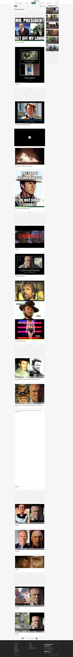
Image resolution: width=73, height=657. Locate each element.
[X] (44, 6)
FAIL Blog (15, 646)
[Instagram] (40, 6)
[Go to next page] (36, 638)
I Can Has (15, 645)
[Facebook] (42, 6)
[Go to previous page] (22, 638)
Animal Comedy (16, 649)
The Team (30, 645)
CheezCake (16, 652)
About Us (30, 646)
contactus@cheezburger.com (49, 649)
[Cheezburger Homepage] (36, 1)
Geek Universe (16, 650)
